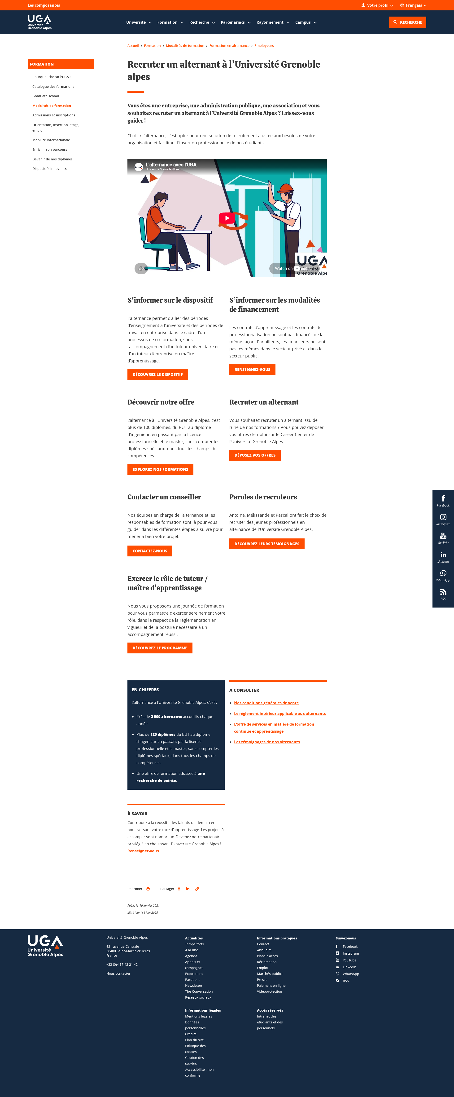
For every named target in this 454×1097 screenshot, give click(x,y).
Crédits (190, 1034)
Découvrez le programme (160, 648)
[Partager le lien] (197, 888)
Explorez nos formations (160, 469)
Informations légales (203, 1010)
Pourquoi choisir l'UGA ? (51, 77)
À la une (191, 950)
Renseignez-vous (252, 369)
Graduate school (45, 96)
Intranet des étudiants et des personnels (270, 1022)
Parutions (192, 979)
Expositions (194, 973)
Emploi (262, 967)
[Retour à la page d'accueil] (40, 22)
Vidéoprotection (269, 991)
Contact (263, 944)
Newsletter (193, 985)
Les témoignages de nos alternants (267, 742)
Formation (42, 64)
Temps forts (194, 944)
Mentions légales (198, 1016)
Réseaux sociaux (198, 997)
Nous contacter (118, 973)
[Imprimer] (148, 888)
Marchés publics (270, 973)
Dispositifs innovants (49, 168)
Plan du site (194, 1040)
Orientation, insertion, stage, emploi (55, 128)
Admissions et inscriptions (53, 115)
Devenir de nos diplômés (52, 159)
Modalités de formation (51, 105)
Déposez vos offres (255, 455)
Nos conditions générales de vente (266, 702)
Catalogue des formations (53, 86)
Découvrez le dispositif (158, 374)
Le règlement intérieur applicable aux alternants (280, 713)
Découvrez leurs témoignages (267, 543)
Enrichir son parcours (49, 149)
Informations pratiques (277, 938)
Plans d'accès (267, 956)
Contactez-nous (150, 551)
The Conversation (199, 991)
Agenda (191, 956)
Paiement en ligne (271, 985)
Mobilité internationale (51, 140)
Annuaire (264, 950)
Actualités (194, 938)
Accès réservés (270, 1010)
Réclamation (267, 962)
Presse (262, 979)
